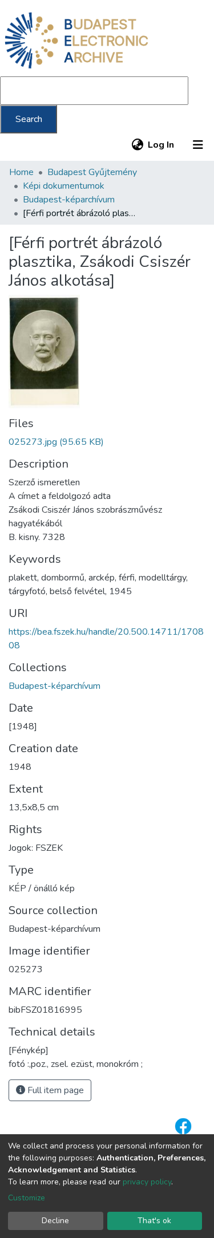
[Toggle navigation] (198, 144)
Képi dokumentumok (63, 186)
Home (21, 172)
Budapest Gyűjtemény (92, 172)
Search (28, 119)
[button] (137, 145)
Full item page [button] (54, 1090)
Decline (55, 1220)
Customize (26, 1197)
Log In (161, 145)
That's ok (154, 1220)
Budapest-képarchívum (69, 199)
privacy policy (147, 1181)
